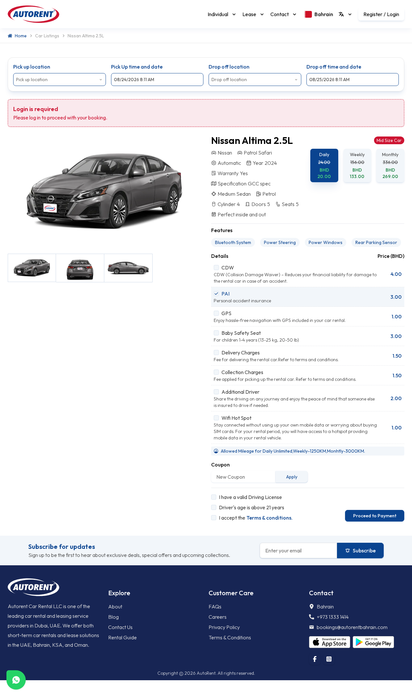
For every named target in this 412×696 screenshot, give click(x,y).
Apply (291, 477)
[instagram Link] (329, 659)
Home (21, 36)
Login (393, 14)
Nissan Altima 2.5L (86, 36)
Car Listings (47, 36)
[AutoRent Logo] (33, 14)
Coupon (220, 464)
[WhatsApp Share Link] (16, 680)
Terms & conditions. (270, 517)
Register (372, 14)
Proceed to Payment (374, 516)
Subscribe (364, 550)
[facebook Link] (315, 659)
